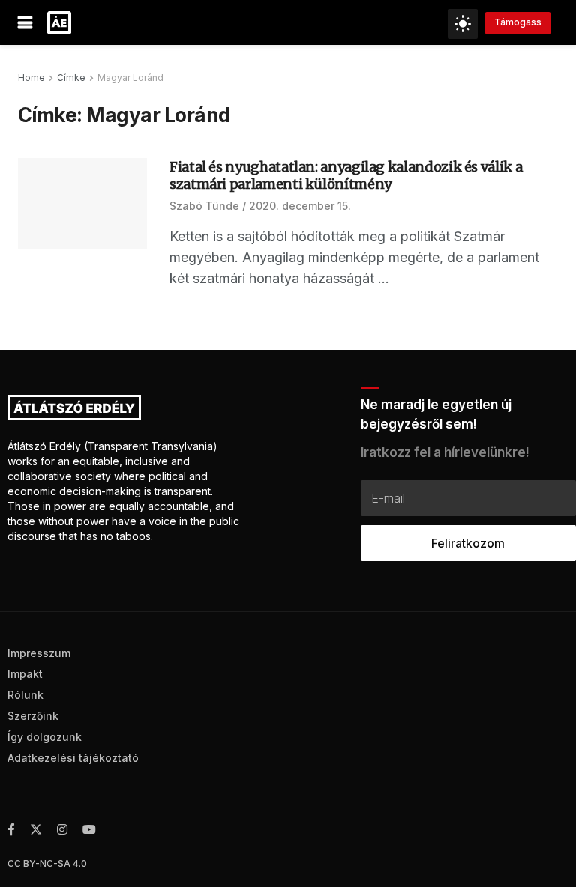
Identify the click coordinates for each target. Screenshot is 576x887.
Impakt (25, 673)
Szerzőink (33, 715)
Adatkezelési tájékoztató (73, 757)
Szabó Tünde (204, 205)
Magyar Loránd (131, 77)
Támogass (518, 22)
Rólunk (26, 694)
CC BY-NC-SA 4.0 (47, 863)
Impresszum (39, 653)
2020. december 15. (300, 205)
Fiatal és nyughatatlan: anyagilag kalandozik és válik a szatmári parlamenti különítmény (346, 175)
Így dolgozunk (45, 736)
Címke (71, 77)
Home (31, 77)
